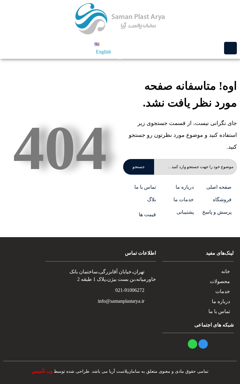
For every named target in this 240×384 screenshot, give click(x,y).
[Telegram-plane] (203, 344)
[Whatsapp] (192, 344)
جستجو (138, 166)
